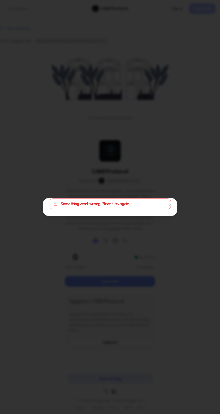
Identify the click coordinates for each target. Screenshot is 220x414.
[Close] (170, 205)
